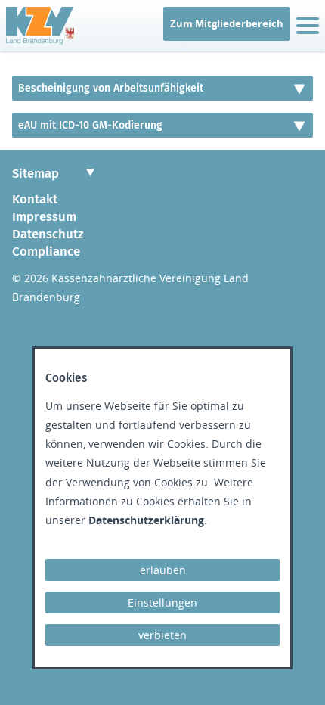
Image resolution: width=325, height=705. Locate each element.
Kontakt (34, 199)
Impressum (44, 216)
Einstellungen (162, 602)
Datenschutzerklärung (146, 520)
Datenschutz (48, 233)
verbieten (162, 635)
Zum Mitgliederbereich (226, 23)
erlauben (163, 570)
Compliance (46, 251)
